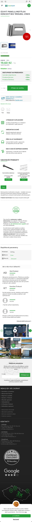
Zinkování (13, 258)
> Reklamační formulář (7, 409)
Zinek (11, 255)
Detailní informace (6, 104)
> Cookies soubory (6, 416)
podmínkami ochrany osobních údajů (18, 380)
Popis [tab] (3, 187)
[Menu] (2, 5)
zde (26, 512)
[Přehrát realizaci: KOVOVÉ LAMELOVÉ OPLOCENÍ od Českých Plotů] (14, 330)
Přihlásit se (25, 375)
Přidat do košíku (17, 88)
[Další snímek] (30, 30)
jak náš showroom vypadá (18, 224)
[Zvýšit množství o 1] (6, 88)
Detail (23, 179)
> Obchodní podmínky (7, 411)
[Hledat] (26, 1)
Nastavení (16, 519)
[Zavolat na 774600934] (5, 1)
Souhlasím (16, 516)
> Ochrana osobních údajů (8, 414)
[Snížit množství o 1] (2, 88)
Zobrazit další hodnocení (23, 321)
